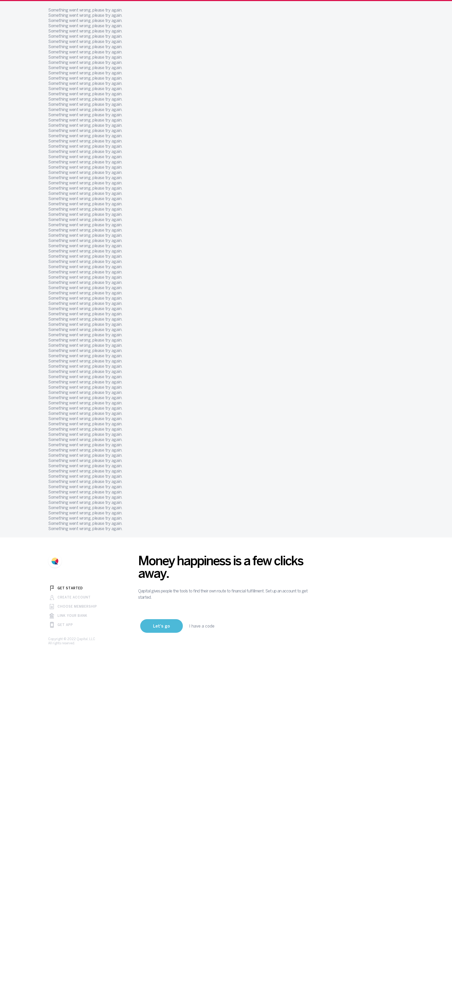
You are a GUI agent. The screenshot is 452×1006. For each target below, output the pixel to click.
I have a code (201, 631)
